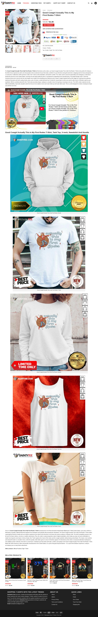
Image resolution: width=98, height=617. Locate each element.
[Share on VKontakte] (54, 59)
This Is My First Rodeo (57, 50)
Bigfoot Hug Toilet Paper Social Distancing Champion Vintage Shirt (81, 581)
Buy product (48, 25)
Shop (74, 594)
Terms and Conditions (57, 602)
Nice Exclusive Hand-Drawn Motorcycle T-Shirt (61, 530)
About (53, 594)
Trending (26, 3)
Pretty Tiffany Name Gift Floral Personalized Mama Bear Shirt (60, 581)
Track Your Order (77, 602)
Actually (46, 50)
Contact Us (71, 3)
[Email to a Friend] (49, 59)
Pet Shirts (47, 3)
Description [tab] (8, 67)
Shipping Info (76, 604)
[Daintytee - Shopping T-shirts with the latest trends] (8, 3)
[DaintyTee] (49, 55)
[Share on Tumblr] (59, 59)
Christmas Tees (36, 3)
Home (19, 3)
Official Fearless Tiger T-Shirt (20, 548)
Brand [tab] (14, 67)
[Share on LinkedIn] (57, 59)
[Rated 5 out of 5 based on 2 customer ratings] (60, 19)
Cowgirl (50, 50)
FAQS (74, 597)
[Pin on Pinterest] (52, 59)
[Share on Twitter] (46, 59)
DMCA (53, 597)
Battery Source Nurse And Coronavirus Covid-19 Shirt (15, 581)
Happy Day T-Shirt (59, 3)
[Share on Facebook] (44, 59)
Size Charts (76, 599)
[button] (88, 3)
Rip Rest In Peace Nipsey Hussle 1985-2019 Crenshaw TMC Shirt (37, 581)
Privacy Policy (55, 599)
